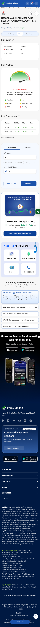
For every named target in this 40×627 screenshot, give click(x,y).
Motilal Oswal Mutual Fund (11, 557)
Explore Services (13, 448)
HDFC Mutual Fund (27, 559)
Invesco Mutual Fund (9, 565)
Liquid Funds (6, 587)
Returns (11, 34)
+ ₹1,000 (8, 162)
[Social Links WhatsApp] (30, 420)
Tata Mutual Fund (28, 574)
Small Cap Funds (29, 587)
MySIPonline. (18, 595)
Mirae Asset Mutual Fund (10, 559)
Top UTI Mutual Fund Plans (11, 574)
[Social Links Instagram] (25, 420)
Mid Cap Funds (7, 589)
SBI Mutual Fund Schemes (25, 576)
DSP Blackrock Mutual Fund (11, 567)
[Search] (27, 3)
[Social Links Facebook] (3, 420)
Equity (3, 28)
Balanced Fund (17, 587)
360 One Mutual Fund (23, 552)
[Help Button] (35, 616)
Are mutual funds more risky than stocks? (17, 307)
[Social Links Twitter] (14, 420)
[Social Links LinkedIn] (8, 420)
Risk (20, 34)
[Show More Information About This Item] (16, 65)
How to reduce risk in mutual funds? (15, 314)
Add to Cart (11, 184)
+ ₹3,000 (18, 162)
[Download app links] (12, 349)
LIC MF (20, 565)
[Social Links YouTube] (19, 420)
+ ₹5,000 (29, 162)
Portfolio (29, 34)
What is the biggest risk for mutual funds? (17, 293)
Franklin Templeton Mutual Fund (13, 572)
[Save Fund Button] (30, 13)
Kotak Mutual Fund (8, 576)
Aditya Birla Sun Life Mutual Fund (13, 561)
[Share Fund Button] (36, 13)
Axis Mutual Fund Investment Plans (14, 570)
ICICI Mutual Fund (24, 550)
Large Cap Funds (18, 585)
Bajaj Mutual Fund (8, 552)
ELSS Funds (29, 585)
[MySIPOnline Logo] (10, 3)
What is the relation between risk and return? (18, 320)
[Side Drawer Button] (36, 3)
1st (9, 171)
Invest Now (20, 622)
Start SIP (28, 184)
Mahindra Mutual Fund (9, 554)
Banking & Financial (13, 28)
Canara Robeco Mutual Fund (11, 563)
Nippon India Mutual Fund (10, 578)
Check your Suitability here (18, 233)
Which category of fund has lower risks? (17, 326)
